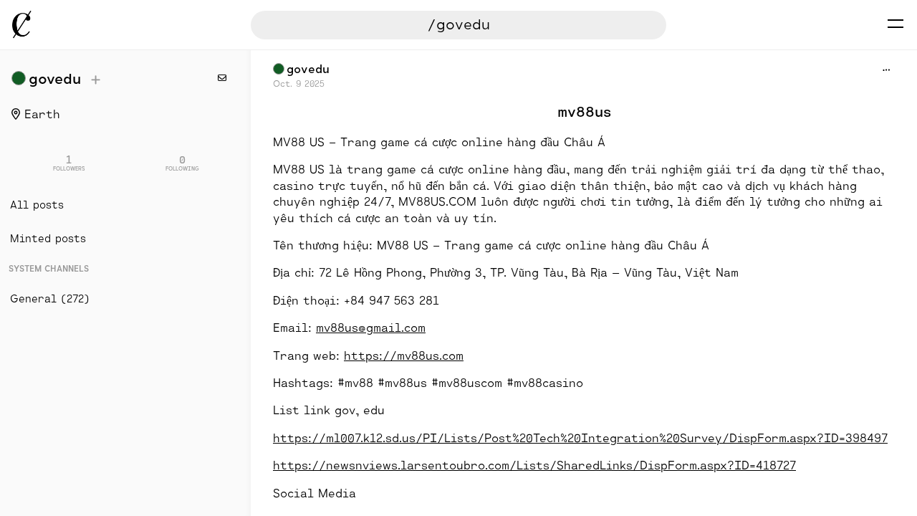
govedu (55, 78)
